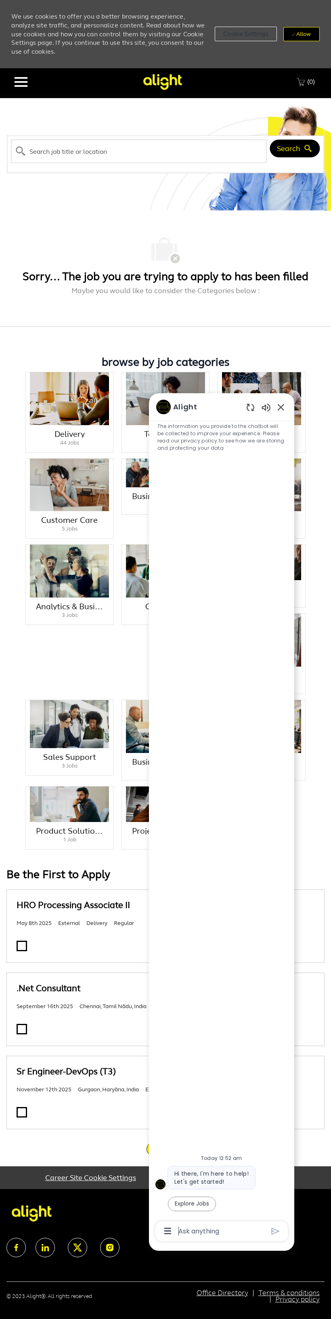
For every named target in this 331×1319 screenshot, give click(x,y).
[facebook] (16, 1247)
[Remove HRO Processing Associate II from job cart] (22, 946)
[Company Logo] (162, 81)
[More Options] (168, 1231)
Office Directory (222, 1292)
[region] (221, 818)
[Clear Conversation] (250, 407)
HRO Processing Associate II (73, 905)
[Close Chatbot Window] (281, 407)
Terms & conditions (289, 1292)
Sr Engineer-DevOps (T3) (66, 1071)
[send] (275, 1231)
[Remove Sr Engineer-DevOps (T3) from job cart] (22, 1112)
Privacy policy (297, 1299)
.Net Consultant (49, 988)
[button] (246, 34)
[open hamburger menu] (21, 82)
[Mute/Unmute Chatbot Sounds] (266, 407)
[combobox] (138, 151)
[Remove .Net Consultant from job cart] (22, 1029)
